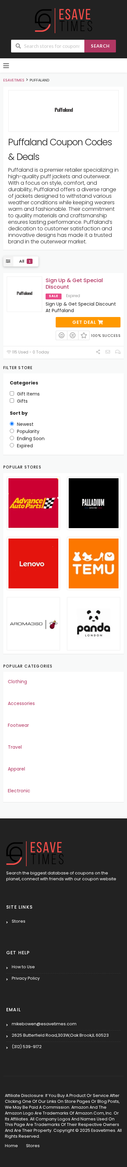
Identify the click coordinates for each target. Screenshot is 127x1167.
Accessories (21, 703)
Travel (15, 747)
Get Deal (85, 322)
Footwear (18, 725)
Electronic (19, 790)
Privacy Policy (26, 978)
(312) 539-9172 (27, 1046)
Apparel (16, 769)
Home (11, 1145)
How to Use (23, 967)
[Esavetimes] (63, 20)
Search (100, 46)
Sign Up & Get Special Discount (74, 284)
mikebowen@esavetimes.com (44, 1024)
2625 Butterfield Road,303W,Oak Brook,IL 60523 (60, 1035)
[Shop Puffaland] (63, 111)
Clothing (17, 681)
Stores (18, 921)
